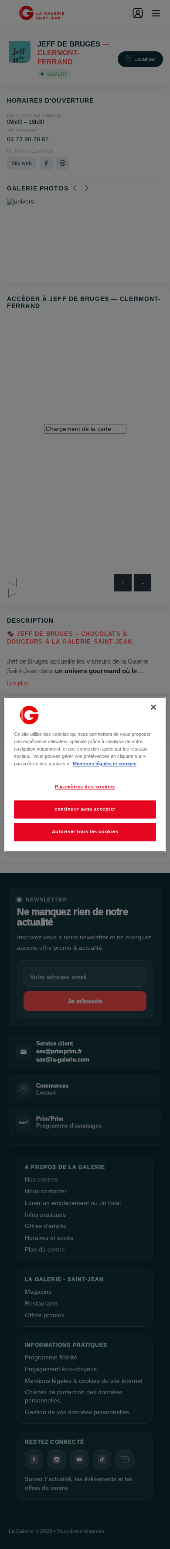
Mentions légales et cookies (104, 764)
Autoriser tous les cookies (85, 832)
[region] (85, 774)
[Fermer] (153, 707)
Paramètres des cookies (85, 787)
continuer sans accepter (85, 809)
